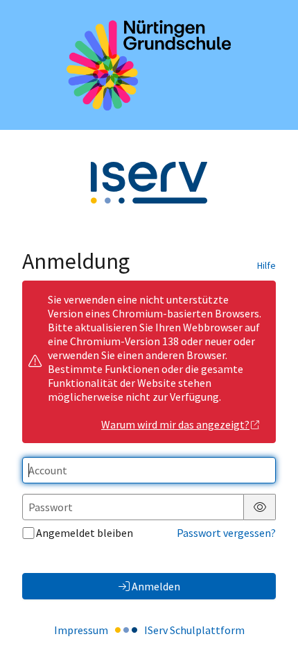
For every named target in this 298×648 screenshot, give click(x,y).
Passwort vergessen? (226, 533)
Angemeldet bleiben (84, 533)
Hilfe (266, 265)
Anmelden (156, 586)
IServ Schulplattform (194, 630)
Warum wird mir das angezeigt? (175, 424)
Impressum (81, 630)
